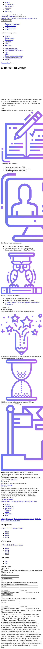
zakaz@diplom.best (7, 519)
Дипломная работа (11, 48)
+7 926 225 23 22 (6, 545)
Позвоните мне (17, 528)
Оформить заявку (7, 499)
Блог (6, 515)
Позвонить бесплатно (12, 520)
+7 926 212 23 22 (10, 26)
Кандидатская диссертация (14, 56)
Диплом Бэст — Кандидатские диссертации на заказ (19, 18)
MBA (6, 54)
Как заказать (9, 6)
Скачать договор (6, 485)
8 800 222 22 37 (6, 20)
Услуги (7, 2)
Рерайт (7, 59)
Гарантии (8, 8)
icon (6, 561)
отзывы (14, 479)
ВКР (6, 52)
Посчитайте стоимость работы (24, 519)
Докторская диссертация (13, 58)
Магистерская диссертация (14, 50)
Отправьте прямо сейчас (12, 598)
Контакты (8, 11)
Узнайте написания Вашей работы (19, 582)
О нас (7, 10)
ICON (7, 532)
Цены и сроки (9, 4)
